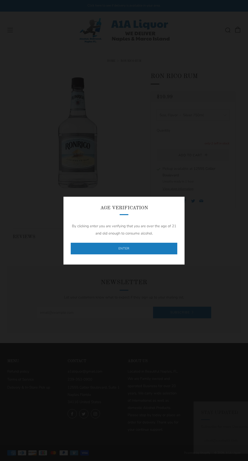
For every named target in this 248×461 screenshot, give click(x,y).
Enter (124, 248)
